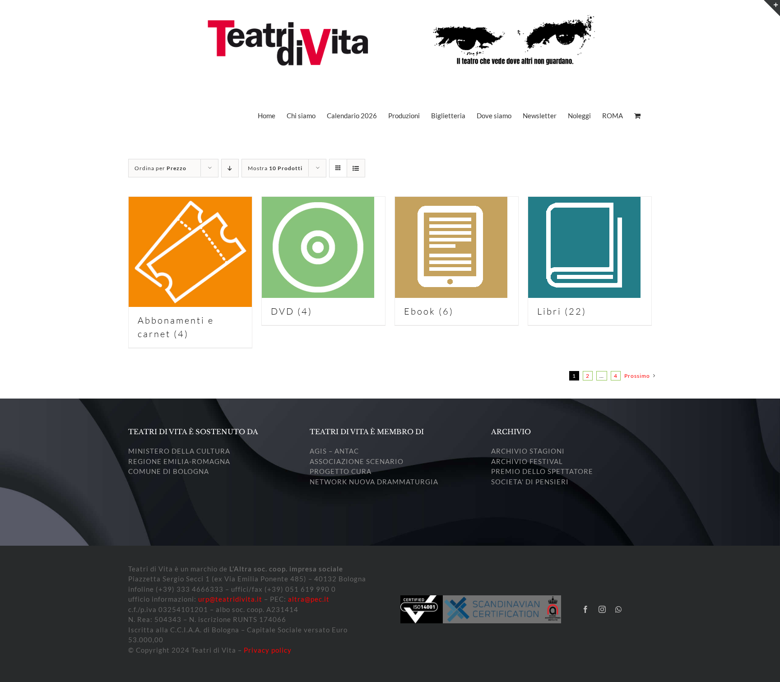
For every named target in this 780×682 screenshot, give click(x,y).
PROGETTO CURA (340, 471)
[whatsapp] (618, 609)
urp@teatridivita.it (230, 599)
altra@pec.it (309, 599)
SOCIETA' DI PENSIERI (530, 482)
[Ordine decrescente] (230, 168)
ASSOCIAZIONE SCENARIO (357, 461)
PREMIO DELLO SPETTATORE (542, 471)
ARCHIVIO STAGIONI (528, 451)
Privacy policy (268, 650)
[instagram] (602, 609)
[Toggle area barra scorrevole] (772, 8)
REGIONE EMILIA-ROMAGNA (179, 461)
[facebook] (586, 609)
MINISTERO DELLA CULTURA (179, 451)
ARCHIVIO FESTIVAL (527, 461)
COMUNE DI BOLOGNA (168, 471)
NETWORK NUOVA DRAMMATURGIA (374, 482)
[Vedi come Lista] (356, 168)
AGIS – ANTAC (334, 451)
